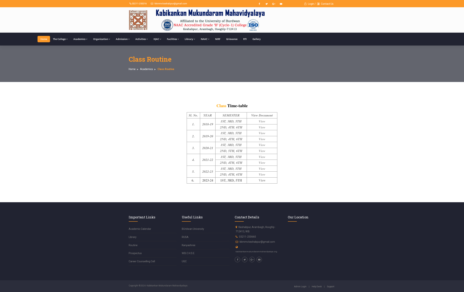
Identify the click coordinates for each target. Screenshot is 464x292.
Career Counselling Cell (142, 261)
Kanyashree (188, 245)
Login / (311, 3)
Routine (133, 245)
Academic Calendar (140, 228)
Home (43, 39)
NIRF (217, 39)
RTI (245, 39)
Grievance (231, 39)
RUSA (185, 237)
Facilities (172, 39)
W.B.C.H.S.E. (188, 253)
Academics (79, 39)
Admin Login (300, 286)
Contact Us (327, 3)
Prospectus (135, 253)
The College (59, 39)
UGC (184, 261)
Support (330, 286)
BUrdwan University (193, 228)
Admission (122, 39)
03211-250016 (139, 3)
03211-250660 (247, 236)
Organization (100, 39)
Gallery (256, 39)
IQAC (156, 39)
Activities (140, 39)
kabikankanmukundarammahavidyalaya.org (256, 251)
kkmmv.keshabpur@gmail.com (170, 3)
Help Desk (317, 286)
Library (189, 39)
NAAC (204, 39)
